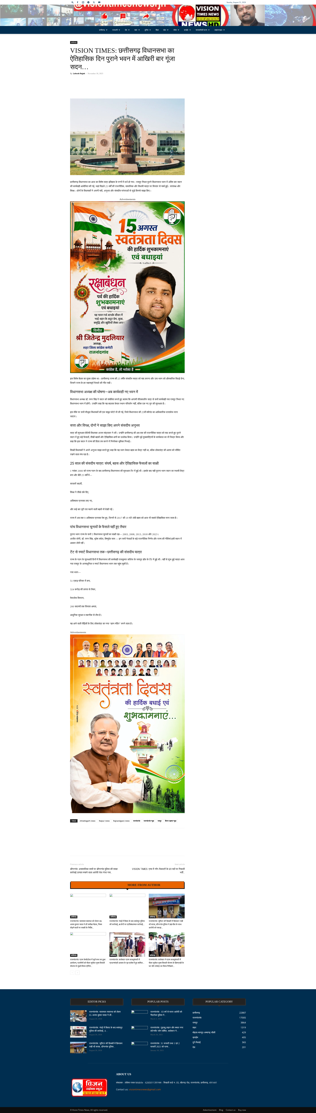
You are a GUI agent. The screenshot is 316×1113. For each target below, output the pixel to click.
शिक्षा (157, 30)
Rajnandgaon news (121, 821)
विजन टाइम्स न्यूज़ (170, 821)
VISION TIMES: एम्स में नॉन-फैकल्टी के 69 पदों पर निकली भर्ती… (158, 871)
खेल (164, 30)
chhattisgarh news (87, 821)
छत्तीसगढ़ (102, 30)
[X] (93, 2)
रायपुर (159, 821)
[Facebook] (77, 2)
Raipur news (104, 821)
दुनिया (146, 30)
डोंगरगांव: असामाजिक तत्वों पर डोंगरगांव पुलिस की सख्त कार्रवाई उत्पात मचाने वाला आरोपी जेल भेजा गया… (94, 871)
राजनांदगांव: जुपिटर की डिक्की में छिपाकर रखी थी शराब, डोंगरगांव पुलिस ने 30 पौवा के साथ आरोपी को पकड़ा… (166, 924)
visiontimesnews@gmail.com (145, 1089)
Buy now (242, 1110)
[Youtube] (99, 2)
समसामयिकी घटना (201, 30)
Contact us (231, 1110)
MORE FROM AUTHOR (144, 884)
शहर (135, 30)
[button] (72, 2)
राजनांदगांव (136, 821)
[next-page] (77, 973)
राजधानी (115, 30)
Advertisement (209, 1110)
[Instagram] (82, 2)
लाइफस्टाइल (218, 30)
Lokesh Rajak (79, 73)
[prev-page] (72, 973)
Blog (221, 1110)
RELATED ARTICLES (109, 884)
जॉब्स (175, 30)
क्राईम (186, 30)
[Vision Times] (158, 15)
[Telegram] (88, 2)
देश (126, 30)
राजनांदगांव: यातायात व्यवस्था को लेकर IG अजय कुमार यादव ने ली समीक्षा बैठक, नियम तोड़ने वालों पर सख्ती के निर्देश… (86, 924)
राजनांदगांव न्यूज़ (149, 821)
